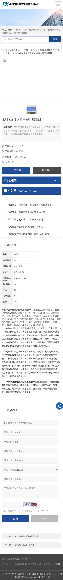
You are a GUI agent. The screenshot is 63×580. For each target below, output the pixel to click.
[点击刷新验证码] (30, 504)
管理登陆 (45, 577)
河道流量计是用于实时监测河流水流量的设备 (30, 205)
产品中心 (28, 50)
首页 (18, 50)
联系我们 (47, 170)
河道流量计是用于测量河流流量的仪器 (26, 212)
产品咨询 (16, 170)
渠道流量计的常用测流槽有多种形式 (25, 226)
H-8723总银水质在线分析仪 (25, 536)
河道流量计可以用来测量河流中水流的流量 (29, 234)
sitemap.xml (34, 577)
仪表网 (57, 564)
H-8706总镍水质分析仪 (23, 545)
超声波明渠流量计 (44, 50)
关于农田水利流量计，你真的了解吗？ (26, 219)
